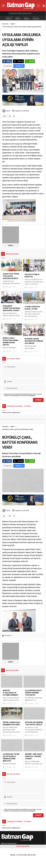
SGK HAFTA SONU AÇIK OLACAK (21, 13)
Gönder (31, 61)
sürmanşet (8, 635)
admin (8, 111)
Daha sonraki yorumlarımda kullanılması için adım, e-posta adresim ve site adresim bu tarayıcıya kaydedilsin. (23, 394)
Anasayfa (5, 24)
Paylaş (9, 61)
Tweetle (20, 61)
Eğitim (13, 24)
